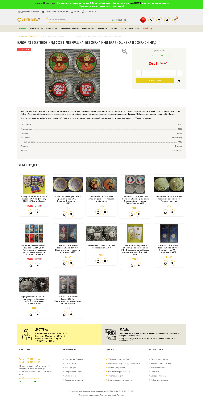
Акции (76, 11)
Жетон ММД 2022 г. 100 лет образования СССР (101, 246)
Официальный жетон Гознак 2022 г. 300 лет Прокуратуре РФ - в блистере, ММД (169, 248)
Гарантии (155, 372)
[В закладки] (179, 81)
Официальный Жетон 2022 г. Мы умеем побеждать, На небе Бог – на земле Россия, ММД (34, 300)
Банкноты (102, 28)
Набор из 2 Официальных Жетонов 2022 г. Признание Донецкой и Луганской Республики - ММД (135, 199)
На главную (22, 36)
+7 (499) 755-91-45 (31, 359)
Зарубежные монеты (70, 28)
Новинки (22, 28)
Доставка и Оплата (74, 359)
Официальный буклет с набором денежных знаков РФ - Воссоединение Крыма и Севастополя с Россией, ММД (135, 250)
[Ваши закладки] (159, 19)
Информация (69, 349)
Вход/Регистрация (159, 359)
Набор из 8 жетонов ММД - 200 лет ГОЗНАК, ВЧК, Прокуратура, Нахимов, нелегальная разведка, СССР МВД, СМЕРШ (34, 250)
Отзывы (64, 11)
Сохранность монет (74, 372)
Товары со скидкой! (74, 380)
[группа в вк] (35, 382)
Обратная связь (25, 382)
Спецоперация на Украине (120, 380)
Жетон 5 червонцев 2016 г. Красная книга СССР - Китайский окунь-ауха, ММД (68, 199)
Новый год (147, 28)
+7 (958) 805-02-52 (31, 362)
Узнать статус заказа (161, 363)
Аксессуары (134, 28)
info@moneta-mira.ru (29, 378)
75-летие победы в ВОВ (119, 359)
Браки (123, 28)
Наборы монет (88, 28)
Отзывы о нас (71, 376)
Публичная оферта (159, 380)
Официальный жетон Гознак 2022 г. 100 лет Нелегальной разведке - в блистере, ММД (67, 248)
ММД (42, 36)
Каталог (110, 349)
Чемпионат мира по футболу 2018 (124, 363)
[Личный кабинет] (167, 19)
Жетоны (113, 28)
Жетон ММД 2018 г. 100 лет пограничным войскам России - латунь (168, 198)
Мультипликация (115, 376)
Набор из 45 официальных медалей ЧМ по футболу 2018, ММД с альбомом (34, 198)
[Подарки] (143, 19)
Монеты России (36, 28)
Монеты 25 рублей (116, 367)
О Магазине (50, 11)
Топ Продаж (70, 367)
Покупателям (156, 349)
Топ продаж (90, 11)
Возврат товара (158, 376)
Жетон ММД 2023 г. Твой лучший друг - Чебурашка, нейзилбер (101, 198)
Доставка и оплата (30, 11)
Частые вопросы (158, 367)
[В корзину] (30, 212)
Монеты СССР (51, 28)
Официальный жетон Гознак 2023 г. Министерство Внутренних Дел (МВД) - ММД (67, 300)
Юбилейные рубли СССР (119, 372)
